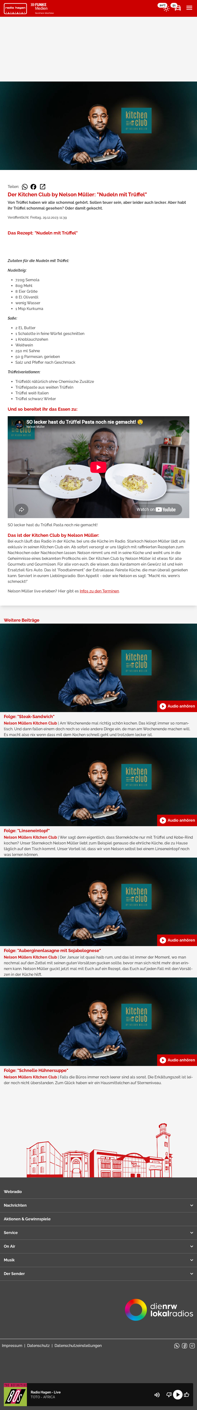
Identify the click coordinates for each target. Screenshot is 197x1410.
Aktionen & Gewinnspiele (27, 1219)
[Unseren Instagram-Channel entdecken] (192, 1346)
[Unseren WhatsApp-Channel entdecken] (177, 1346)
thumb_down (169, 1395)
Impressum (12, 1345)
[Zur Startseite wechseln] (15, 8)
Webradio (13, 1191)
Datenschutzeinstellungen (78, 1345)
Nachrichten (15, 1205)
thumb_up (186, 1395)
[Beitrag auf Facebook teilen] (33, 187)
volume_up (157, 1395)
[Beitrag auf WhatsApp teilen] (25, 187)
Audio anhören (177, 706)
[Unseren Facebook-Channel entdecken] (184, 1346)
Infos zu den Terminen (99, 591)
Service (11, 1232)
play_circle (178, 1394)
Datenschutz (38, 1345)
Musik (9, 1260)
